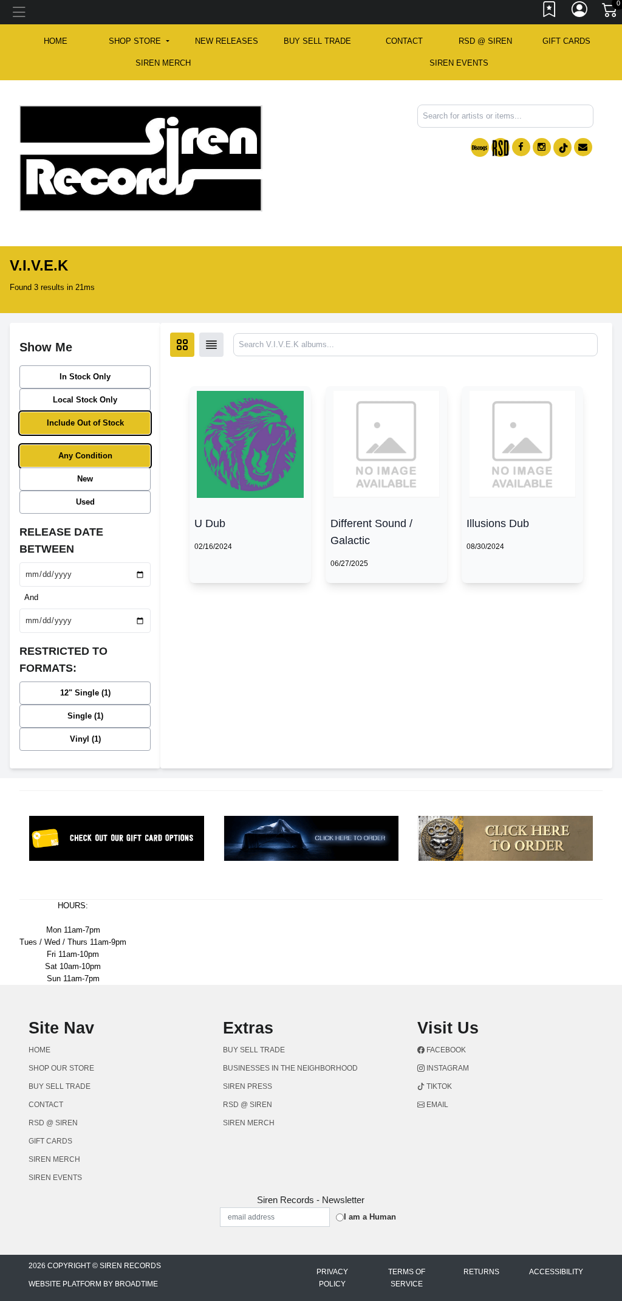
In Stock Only (85, 376)
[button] (139, 41)
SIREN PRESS (247, 1086)
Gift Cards (566, 41)
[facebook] (521, 147)
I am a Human (370, 1216)
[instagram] (541, 147)
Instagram (447, 1068)
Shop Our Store (61, 1068)
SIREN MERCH (163, 62)
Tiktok (438, 1086)
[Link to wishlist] (549, 12)
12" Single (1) (85, 692)
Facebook (445, 1050)
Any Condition (85, 455)
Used (85, 501)
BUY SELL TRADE (317, 41)
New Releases (226, 41)
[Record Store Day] (500, 147)
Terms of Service (406, 1278)
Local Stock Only (85, 399)
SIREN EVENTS (458, 62)
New (85, 478)
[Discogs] (480, 147)
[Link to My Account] (580, 12)
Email (436, 1104)
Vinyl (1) (85, 739)
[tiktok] (562, 147)
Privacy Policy (332, 1278)
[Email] (583, 147)
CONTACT (404, 41)
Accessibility (556, 1272)
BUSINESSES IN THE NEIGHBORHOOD (290, 1068)
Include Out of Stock (85, 422)
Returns (481, 1272)
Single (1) (85, 715)
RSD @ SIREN (485, 41)
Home (39, 1050)
